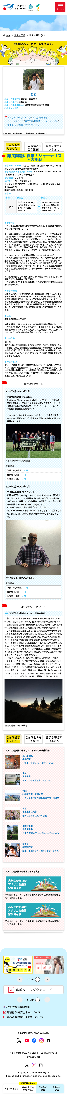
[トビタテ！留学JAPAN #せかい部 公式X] (27, 1065)
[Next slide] (47, 979)
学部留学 (43, 117)
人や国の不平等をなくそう (27, 125)
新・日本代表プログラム (28, 1087)
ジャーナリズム (51, 121)
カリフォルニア (24, 117)
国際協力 (38, 121)
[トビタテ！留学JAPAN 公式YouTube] (27, 1040)
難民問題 (29, 121)
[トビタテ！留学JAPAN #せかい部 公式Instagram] (34, 1065)
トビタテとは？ (11, 1088)
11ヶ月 (35, 117)
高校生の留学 (42, 1089)
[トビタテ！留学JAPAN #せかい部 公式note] (41, 1065)
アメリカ (11, 117)
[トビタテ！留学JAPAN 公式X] (19, 1040)
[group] (18, 965)
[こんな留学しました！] (13, 146)
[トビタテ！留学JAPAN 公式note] (48, 1040)
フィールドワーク (15, 121)
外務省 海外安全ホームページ (21, 1012)
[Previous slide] (20, 979)
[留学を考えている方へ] (54, 146)
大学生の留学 (56, 1089)
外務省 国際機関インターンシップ (23, 1017)
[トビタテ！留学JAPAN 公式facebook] (34, 1040)
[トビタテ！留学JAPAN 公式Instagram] (41, 1040)
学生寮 (10, 125)
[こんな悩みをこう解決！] (33, 146)
